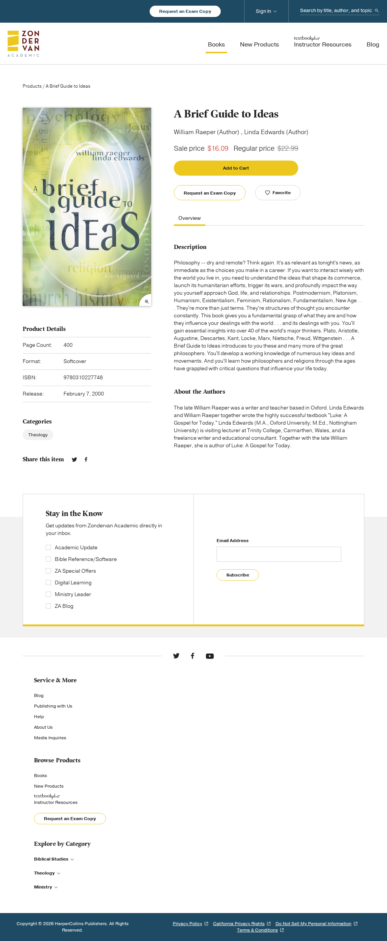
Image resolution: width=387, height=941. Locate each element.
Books (40, 776)
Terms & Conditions (257, 930)
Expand (145, 300)
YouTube (210, 656)
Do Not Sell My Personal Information (313, 924)
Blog (38, 695)
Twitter (74, 459)
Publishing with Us (53, 706)
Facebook (86, 459)
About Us (43, 727)
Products (32, 86)
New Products (48, 786)
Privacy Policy (187, 924)
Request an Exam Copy (185, 11)
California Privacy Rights (239, 924)
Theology (38, 435)
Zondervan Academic (23, 43)
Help (39, 717)
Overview (189, 218)
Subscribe (237, 575)
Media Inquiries (50, 738)
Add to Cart (236, 168)
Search (377, 10)
